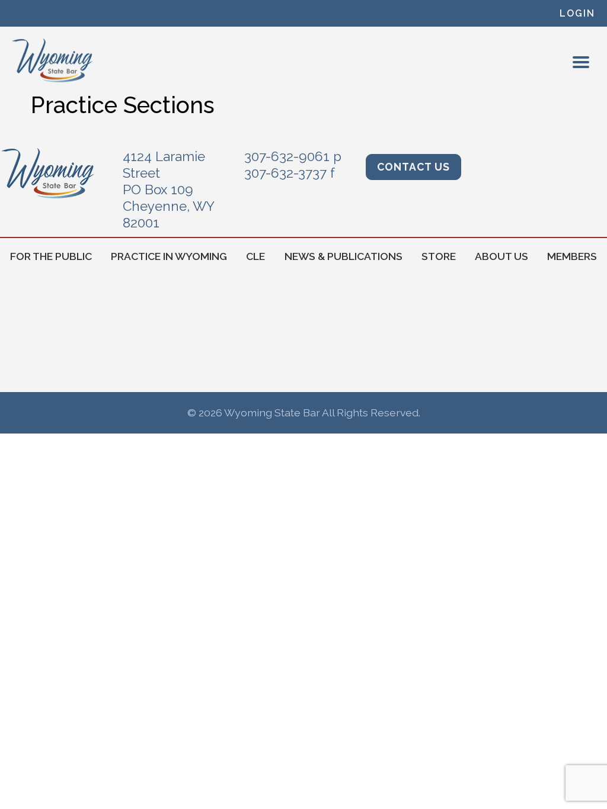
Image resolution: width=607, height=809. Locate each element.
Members (572, 256)
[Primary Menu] (581, 62)
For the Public (51, 256)
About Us (501, 256)
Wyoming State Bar (53, 60)
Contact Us (413, 166)
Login (577, 13)
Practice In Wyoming (169, 256)
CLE (255, 256)
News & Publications (343, 256)
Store (438, 256)
